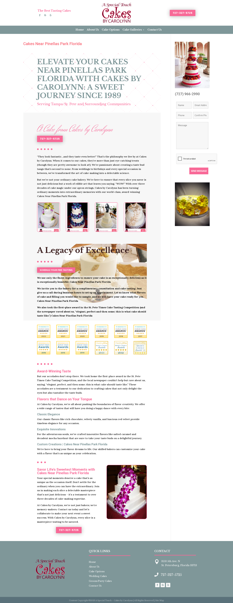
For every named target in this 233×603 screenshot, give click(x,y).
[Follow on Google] (45, 15)
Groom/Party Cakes (100, 581)
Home (80, 29)
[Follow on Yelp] (50, 15)
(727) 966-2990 (187, 94)
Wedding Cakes (98, 576)
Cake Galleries (132, 29)
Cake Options (111, 29)
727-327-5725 (182, 13)
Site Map (159, 600)
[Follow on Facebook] (40, 15)
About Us (93, 29)
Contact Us (155, 29)
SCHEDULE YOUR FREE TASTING (56, 270)
